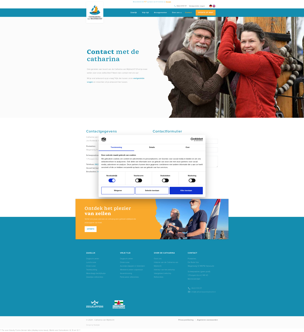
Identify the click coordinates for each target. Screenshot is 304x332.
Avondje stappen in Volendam (132, 266)
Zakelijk (134, 12)
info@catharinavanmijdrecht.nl (203, 291)
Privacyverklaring (185, 319)
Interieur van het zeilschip (164, 269)
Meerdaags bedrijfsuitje (96, 273)
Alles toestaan (186, 190)
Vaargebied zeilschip (162, 273)
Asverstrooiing (126, 273)
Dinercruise (91, 266)
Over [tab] (188, 147)
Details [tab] (152, 147)
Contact (188, 12)
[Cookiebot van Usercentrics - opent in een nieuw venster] (192, 139)
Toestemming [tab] (116, 147)
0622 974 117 (182, 6)
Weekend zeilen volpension (131, 269)
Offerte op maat (205, 12)
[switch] (138, 180)
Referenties (158, 277)
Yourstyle (96, 325)
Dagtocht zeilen (92, 258)
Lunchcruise (91, 262)
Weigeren (118, 190)
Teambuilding (91, 269)
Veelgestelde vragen (197, 6)
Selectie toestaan (152, 190)
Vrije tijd (145, 12)
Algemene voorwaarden (207, 319)
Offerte (90, 229)
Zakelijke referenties (94, 277)
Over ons (176, 12)
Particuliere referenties (129, 277)
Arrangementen (160, 12)
